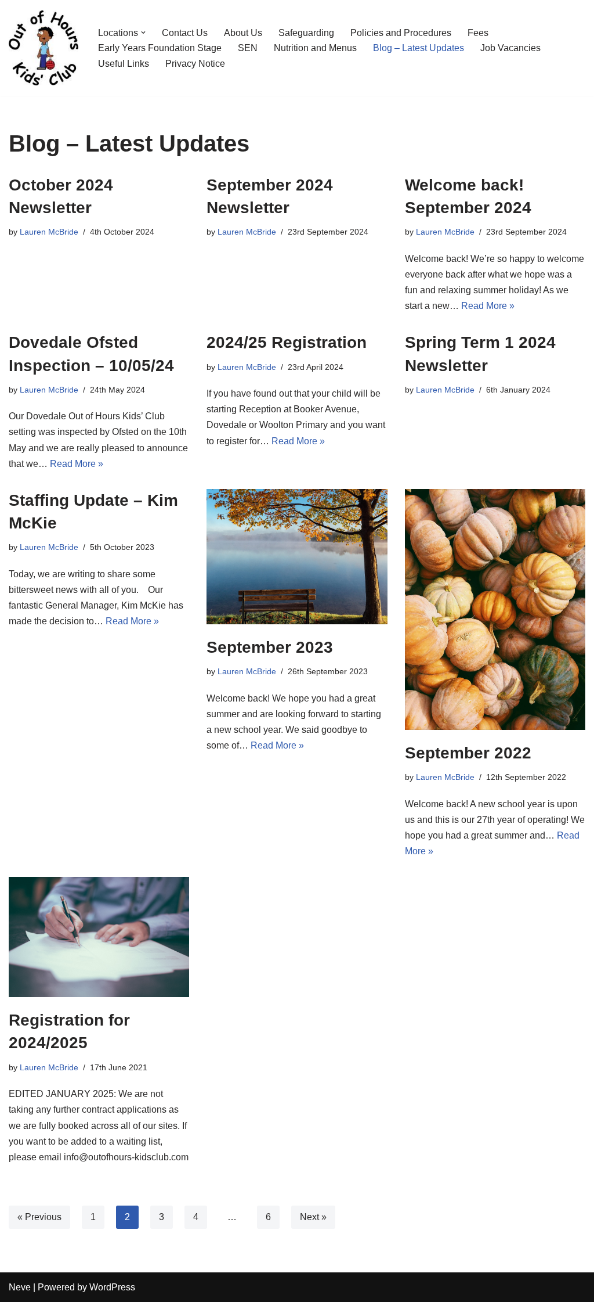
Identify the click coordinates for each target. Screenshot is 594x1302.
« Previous (39, 1217)
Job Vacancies (510, 48)
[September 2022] (495, 609)
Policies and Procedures (400, 33)
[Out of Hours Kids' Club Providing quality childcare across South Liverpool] (43, 47)
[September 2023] (297, 556)
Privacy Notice (195, 64)
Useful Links (123, 64)
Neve (20, 1287)
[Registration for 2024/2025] (99, 937)
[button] (143, 32)
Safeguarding (306, 33)
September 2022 (468, 753)
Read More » (488, 306)
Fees (478, 33)
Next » (313, 1217)
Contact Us (185, 33)
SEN (248, 48)
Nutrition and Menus (315, 48)
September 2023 (270, 647)
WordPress (112, 1287)
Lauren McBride (49, 231)
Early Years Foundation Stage (160, 48)
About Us (243, 33)
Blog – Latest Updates (418, 48)
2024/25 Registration (287, 342)
